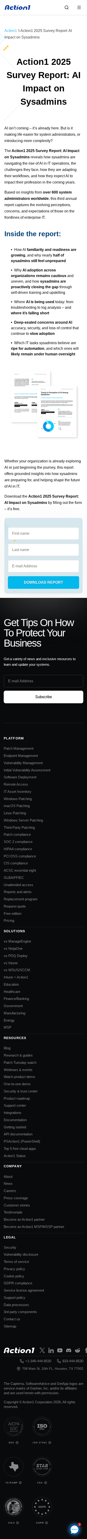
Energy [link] (9, 1020)
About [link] (8, 1177)
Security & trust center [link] (21, 1091)
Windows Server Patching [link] (23, 820)
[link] (18, 7)
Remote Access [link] (16, 784)
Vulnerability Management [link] (23, 763)
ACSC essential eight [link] (20, 870)
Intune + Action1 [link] (16, 977)
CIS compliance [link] (16, 863)
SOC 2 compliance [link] (18, 842)
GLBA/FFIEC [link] (14, 878)
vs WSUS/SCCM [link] (17, 970)
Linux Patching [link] (15, 813)
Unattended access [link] (18, 885)
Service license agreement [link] (24, 1290)
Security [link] (10, 1247)
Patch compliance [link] (17, 834)
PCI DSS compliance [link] (20, 856)
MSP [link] (7, 1027)
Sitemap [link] (10, 1326)
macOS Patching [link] (17, 806)
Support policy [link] (14, 1298)
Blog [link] (7, 1048)
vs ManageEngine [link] (17, 941)
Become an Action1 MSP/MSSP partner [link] (34, 1227)
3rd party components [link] (20, 1312)
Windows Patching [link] (18, 799)
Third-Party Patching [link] (19, 827)
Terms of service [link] (16, 1262)
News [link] (8, 1183)
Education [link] (11, 984)
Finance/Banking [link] (16, 999)
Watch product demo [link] (19, 1077)
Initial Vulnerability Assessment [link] (27, 770)
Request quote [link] (15, 906)
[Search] (66, 7)
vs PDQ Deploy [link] (16, 956)
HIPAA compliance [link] (18, 849)
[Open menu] (79, 7)
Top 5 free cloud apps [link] (20, 1149)
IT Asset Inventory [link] (17, 792)
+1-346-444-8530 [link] (38, 1361)
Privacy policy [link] (14, 1269)
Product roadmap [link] (17, 1098)
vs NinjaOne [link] (13, 948)
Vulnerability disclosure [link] (21, 1254)
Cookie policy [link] (14, 1276)
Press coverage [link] (16, 1198)
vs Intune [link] (11, 963)
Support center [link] (15, 1105)
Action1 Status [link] (15, 1156)
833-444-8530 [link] (72, 1361)
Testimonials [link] (13, 1212)
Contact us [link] (12, 1319)
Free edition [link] (12, 913)
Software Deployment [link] (20, 777)
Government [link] (13, 1006)
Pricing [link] (9, 920)
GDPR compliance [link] (18, 1283)
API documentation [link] (18, 1134)
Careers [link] (10, 1191)
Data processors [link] (16, 1305)
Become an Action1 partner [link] (24, 1219)
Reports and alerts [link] (18, 892)
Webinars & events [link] (18, 1070)
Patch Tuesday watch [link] (20, 1062)
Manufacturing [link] (14, 1013)
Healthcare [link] (12, 992)
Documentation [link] (15, 1120)
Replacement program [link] (21, 899)
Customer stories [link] (17, 1205)
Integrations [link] (12, 1113)
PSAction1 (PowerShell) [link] (22, 1141)
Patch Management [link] (18, 748)
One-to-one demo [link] (17, 1084)
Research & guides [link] (18, 1055)
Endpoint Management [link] (21, 756)
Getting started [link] (15, 1127)
